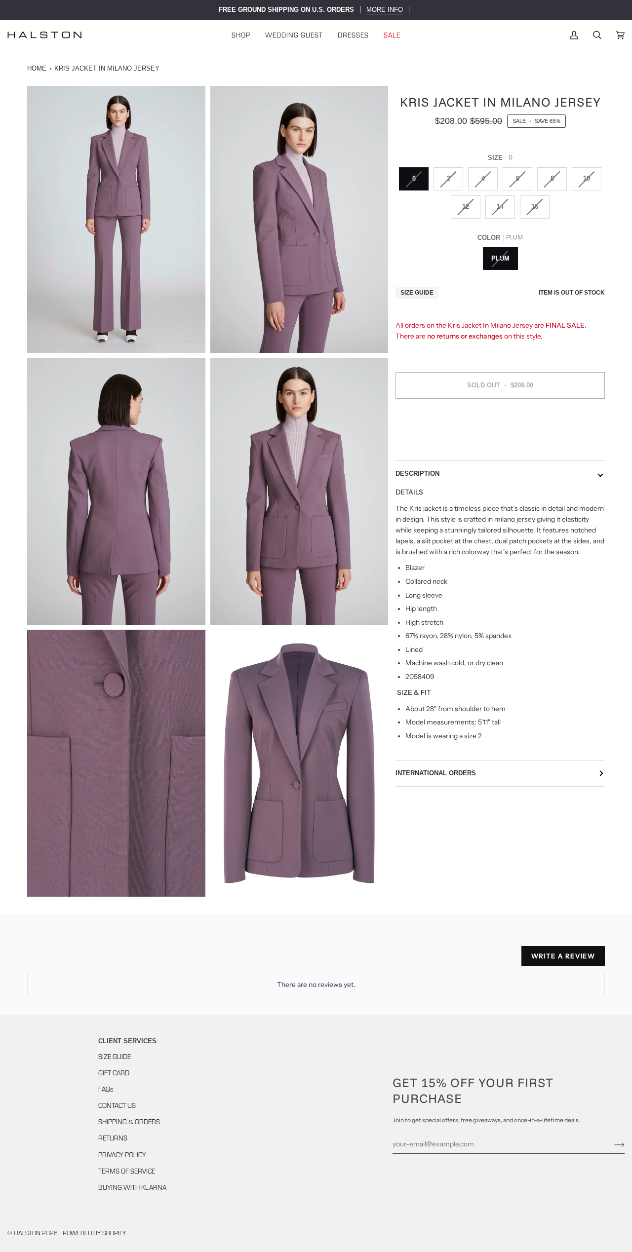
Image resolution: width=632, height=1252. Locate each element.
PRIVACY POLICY (122, 1154)
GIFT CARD (113, 1072)
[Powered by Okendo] (71, 960)
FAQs (106, 1089)
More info (384, 9)
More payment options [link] (500, 445)
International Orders (435, 773)
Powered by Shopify (94, 1232)
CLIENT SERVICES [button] (127, 1041)
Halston (27, 1232)
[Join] (611, 1144)
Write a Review (563, 956)
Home (36, 68)
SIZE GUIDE (114, 1056)
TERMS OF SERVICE (126, 1171)
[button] (241, 35)
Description (417, 473)
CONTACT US (117, 1105)
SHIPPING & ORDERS (129, 1121)
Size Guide (417, 293)
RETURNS (112, 1137)
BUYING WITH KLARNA (132, 1187)
